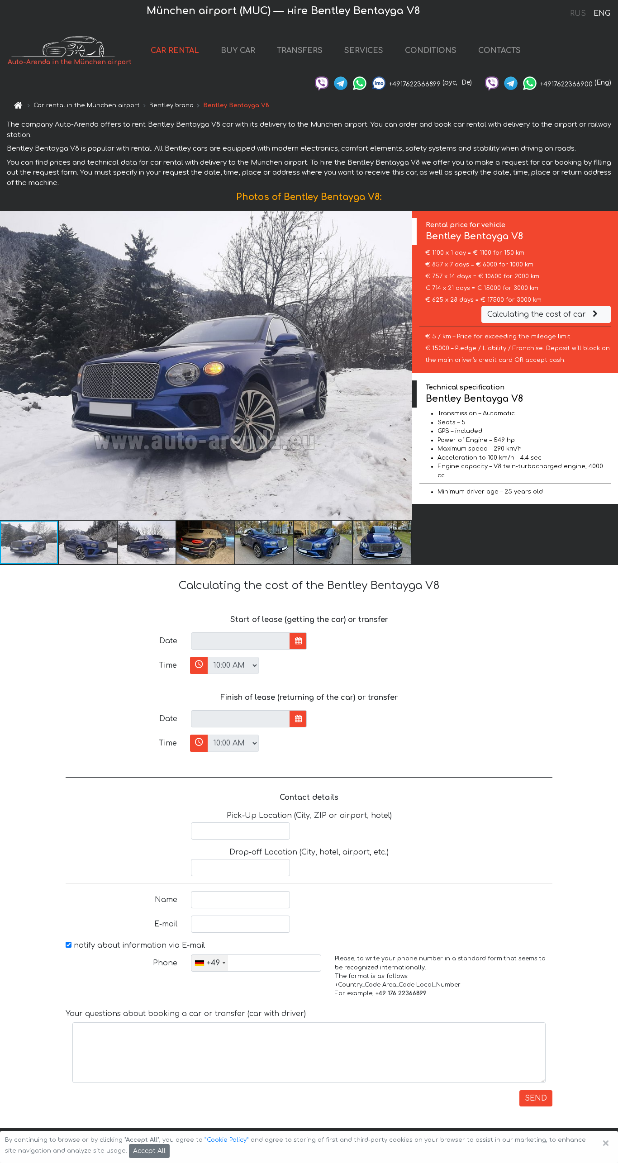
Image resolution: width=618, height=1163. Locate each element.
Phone (165, 963)
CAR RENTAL (175, 51)
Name (166, 900)
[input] (240, 641)
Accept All (149, 1151)
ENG (602, 13)
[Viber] (321, 82)
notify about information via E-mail (138, 945)
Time (168, 665)
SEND (536, 1098)
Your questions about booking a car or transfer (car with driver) (186, 1014)
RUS (578, 13)
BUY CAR (238, 51)
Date (168, 641)
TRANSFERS (300, 51)
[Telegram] (340, 82)
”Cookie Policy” (226, 1140)
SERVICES (363, 51)
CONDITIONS (430, 51)
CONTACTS (499, 51)
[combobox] (209, 963)
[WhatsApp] (359, 82)
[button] (88, 542)
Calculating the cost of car (537, 314)
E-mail (165, 924)
